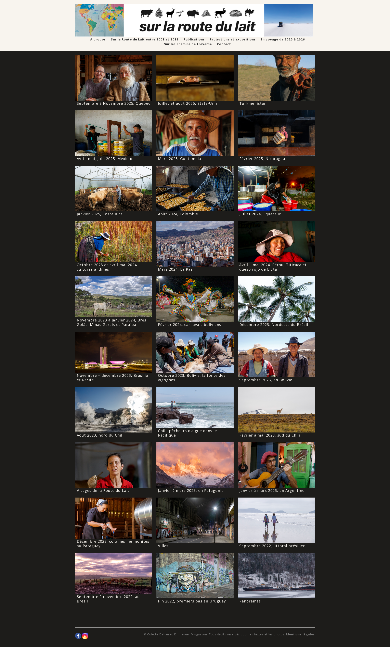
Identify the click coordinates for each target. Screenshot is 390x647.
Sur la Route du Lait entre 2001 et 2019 (145, 39)
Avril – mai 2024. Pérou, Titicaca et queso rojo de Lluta (273, 267)
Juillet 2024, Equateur (260, 213)
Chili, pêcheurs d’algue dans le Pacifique (187, 433)
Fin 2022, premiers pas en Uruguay (192, 601)
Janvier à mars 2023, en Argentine (271, 490)
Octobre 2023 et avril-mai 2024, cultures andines (107, 267)
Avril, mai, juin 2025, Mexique (105, 158)
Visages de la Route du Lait (103, 490)
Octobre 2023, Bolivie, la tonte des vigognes (191, 377)
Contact (224, 44)
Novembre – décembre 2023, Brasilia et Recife (112, 377)
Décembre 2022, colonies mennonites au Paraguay (113, 543)
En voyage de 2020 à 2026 (283, 39)
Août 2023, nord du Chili (100, 435)
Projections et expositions (233, 39)
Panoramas (250, 601)
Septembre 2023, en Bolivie (265, 379)
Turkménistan (252, 103)
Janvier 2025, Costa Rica (100, 213)
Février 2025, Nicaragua (262, 158)
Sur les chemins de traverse (188, 44)
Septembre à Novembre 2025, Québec (113, 103)
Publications (194, 39)
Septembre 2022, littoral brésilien (272, 545)
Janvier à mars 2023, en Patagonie (191, 490)
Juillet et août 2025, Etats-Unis (188, 103)
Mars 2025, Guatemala (179, 158)
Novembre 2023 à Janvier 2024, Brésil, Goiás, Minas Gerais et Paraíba (113, 322)
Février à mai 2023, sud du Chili (269, 435)
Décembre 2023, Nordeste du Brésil (273, 324)
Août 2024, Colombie (178, 213)
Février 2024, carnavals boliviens (189, 324)
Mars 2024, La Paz (175, 269)
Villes (163, 545)
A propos (98, 39)
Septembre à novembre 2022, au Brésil (108, 598)
